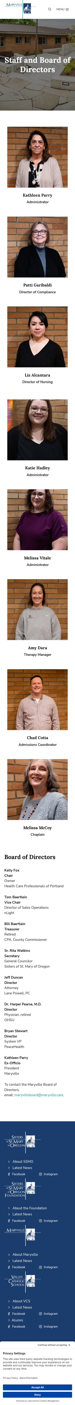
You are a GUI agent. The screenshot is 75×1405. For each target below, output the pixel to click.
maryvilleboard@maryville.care (38, 1095)
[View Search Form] (49, 9)
